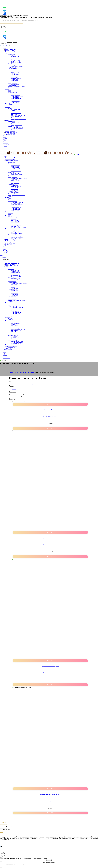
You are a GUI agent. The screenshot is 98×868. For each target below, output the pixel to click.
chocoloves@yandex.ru (12, 42)
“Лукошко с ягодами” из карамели (50, 666)
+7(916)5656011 (3, 26)
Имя (1, 852)
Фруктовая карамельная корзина (50, 537)
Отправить (49, 859)
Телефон (2, 853)
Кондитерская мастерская (28, 372)
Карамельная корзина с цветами (32, 383)
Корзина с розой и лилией (50, 409)
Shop (20, 372)
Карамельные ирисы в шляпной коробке (50, 794)
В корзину (12, 386)
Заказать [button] (50, 404)
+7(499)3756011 (3, 27)
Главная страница (14, 372)
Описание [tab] (14, 389)
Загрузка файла (3, 855)
